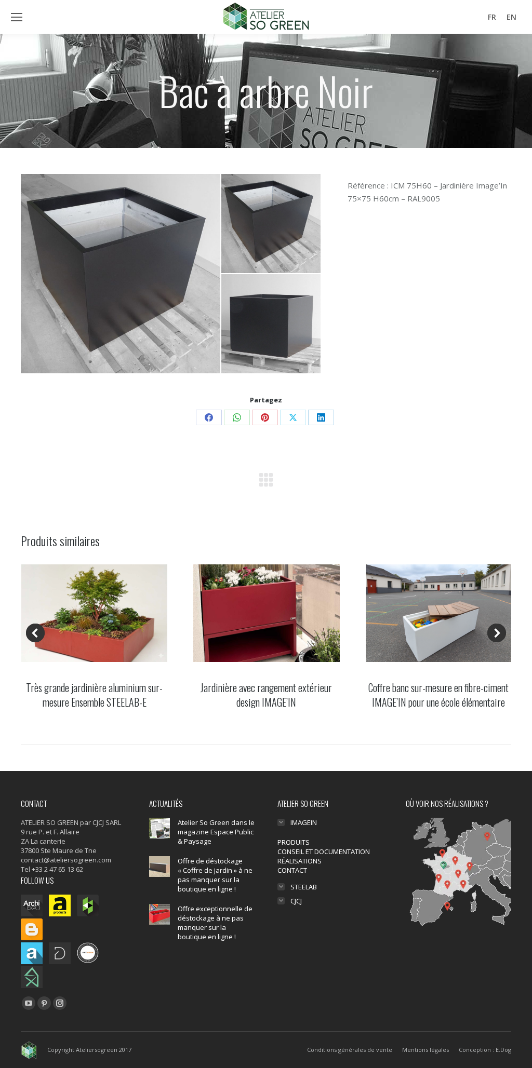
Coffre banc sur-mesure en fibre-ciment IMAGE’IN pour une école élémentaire (438, 695)
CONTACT (292, 870)
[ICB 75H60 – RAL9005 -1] (121, 273)
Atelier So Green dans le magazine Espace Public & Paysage (216, 832)
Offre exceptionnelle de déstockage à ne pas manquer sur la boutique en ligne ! (215, 922)
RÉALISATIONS (299, 861)
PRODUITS (293, 842)
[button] (35, 633)
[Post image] (159, 828)
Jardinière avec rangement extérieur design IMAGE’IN (266, 695)
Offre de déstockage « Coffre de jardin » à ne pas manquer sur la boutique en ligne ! (215, 875)
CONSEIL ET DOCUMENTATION (323, 851)
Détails (94, 613)
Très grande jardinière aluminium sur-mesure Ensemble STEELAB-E (94, 695)
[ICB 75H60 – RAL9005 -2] (271, 324)
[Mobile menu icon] (16, 17)
